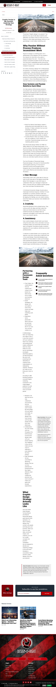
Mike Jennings (9, 28)
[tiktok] (7, 73)
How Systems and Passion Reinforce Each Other (10, 41)
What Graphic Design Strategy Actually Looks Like (9, 52)
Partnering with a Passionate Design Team (9, 50)
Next (53, 11)
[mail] (11, 73)
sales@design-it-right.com (43, 432)
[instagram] (5, 73)
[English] (48, 5)
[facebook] (1, 73)
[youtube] (31, 682)
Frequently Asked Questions (7, 55)
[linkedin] (9, 73)
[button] (44, 280)
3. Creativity (7, 45)
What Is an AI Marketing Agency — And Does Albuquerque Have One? (9, 622)
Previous (3, 11)
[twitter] (3, 73)
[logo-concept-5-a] (11, 3)
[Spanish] (50, 5)
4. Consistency (7, 48)
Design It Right (46, 420)
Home (3, 14)
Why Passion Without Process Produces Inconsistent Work (9, 38)
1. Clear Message (8, 43)
